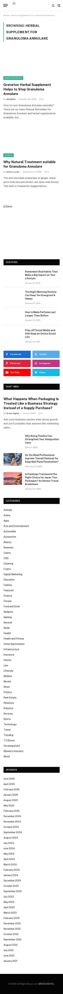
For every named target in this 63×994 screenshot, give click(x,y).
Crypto (7, 569)
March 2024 (10, 864)
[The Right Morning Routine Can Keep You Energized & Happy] (13, 296)
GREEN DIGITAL (46, 984)
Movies (7, 681)
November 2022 (12, 929)
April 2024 (9, 859)
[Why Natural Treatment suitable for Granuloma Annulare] (31, 141)
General (8, 622)
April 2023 (9, 907)
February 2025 (11, 811)
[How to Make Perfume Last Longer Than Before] (13, 316)
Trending (8, 735)
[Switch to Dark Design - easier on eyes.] (53, 5)
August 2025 (11, 800)
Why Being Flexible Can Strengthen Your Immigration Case (42, 439)
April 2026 (9, 784)
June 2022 (9, 955)
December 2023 (12, 880)
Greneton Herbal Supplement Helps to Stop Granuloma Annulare (27, 89)
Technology (10, 724)
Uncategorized (13, 78)
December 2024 (12, 816)
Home (6, 15)
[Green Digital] (31, 5)
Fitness (8, 601)
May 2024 (9, 853)
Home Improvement (14, 644)
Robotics (8, 708)
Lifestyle (8, 670)
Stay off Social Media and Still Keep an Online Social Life (40, 333)
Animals (8, 510)
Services (8, 713)
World (7, 756)
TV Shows (9, 740)
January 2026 (11, 795)
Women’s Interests (13, 751)
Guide (7, 628)
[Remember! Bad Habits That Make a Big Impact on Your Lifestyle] (13, 276)
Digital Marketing (13, 574)
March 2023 (10, 912)
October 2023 (11, 886)
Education (9, 579)
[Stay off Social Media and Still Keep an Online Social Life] (13, 334)
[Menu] (5, 5)
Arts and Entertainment (16, 526)
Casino (7, 553)
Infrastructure (11, 649)
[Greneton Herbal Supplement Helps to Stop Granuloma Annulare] (31, 64)
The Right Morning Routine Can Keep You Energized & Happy (40, 295)
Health (8, 155)
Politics (8, 692)
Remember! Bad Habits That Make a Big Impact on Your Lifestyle (41, 275)
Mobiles (8, 676)
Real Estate (10, 697)
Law (6, 665)
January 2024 (11, 875)
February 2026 (11, 789)
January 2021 (10, 961)
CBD (6, 558)
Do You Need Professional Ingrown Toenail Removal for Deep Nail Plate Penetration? (41, 458)
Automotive (10, 536)
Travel (7, 729)
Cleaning (8, 563)
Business (8, 547)
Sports (7, 719)
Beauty (7, 542)
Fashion (8, 585)
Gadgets (8, 611)
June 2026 (9, 778)
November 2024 (12, 821)
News (7, 686)
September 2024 (13, 832)
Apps (6, 520)
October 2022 (11, 934)
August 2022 (11, 945)
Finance (8, 595)
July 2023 (9, 896)
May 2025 (9, 805)
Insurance (9, 654)
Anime (7, 515)
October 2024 (11, 827)
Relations (9, 703)
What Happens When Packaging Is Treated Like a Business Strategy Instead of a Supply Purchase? (31, 403)
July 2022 (9, 950)
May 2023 (9, 902)
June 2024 (9, 848)
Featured (9, 590)
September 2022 (13, 939)
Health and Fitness (14, 638)
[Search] (58, 5)
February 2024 (12, 870)
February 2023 (11, 918)
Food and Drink (12, 606)
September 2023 (13, 891)
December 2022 (12, 923)
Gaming (8, 617)
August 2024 (11, 837)
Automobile (10, 531)
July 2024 (9, 843)
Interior (7, 660)
